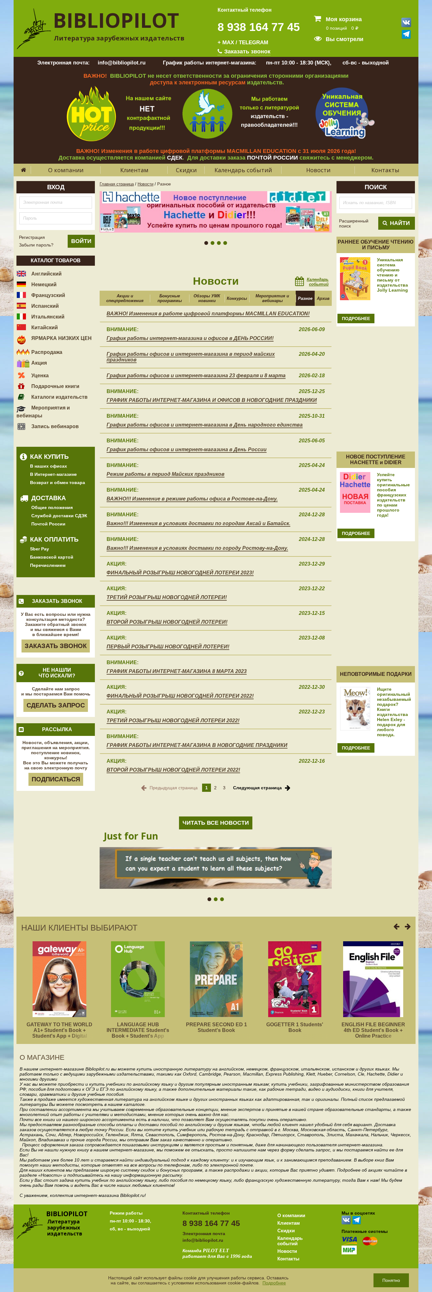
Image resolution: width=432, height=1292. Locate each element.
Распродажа (46, 352)
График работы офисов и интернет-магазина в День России (187, 449)
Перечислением (47, 565)
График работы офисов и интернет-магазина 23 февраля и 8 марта (196, 375)
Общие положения (52, 507)
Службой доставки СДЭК (59, 515)
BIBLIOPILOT (116, 20)
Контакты (385, 170)
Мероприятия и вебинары (43, 411)
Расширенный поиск (353, 223)
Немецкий (43, 284)
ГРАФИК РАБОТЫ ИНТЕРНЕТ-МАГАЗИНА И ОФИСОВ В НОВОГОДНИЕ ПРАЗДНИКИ (212, 400)
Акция (38, 363)
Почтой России (48, 523)
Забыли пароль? (36, 244)
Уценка (39, 375)
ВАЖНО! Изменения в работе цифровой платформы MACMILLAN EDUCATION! (208, 313)
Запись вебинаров (54, 426)
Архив (323, 298)
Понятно (391, 1280)
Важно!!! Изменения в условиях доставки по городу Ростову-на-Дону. (197, 548)
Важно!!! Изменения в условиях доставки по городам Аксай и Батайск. (198, 523)
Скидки (186, 170)
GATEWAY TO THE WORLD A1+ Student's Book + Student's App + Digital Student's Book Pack (59, 1033)
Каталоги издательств (59, 397)
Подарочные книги (54, 386)
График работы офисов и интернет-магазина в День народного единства (205, 425)
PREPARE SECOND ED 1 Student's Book (216, 1027)
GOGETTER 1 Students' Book (294, 1027)
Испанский (44, 306)
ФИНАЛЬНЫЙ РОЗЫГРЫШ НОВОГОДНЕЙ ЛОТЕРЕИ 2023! (180, 572)
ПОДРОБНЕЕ (356, 318)
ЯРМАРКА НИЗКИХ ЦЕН (61, 338)
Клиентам (134, 170)
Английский (46, 273)
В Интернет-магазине (53, 474)
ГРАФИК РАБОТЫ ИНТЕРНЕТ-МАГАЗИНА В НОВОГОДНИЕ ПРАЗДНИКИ (197, 745)
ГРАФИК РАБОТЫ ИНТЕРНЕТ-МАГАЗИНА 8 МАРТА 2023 (177, 671)
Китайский (44, 327)
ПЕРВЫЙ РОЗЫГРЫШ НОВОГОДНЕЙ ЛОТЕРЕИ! (168, 646)
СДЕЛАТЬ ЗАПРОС (56, 705)
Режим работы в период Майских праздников (166, 474)
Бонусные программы (169, 298)
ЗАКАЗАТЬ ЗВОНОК (56, 645)
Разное (305, 298)
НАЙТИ (399, 223)
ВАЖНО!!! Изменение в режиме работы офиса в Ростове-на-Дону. (192, 498)
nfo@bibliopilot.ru (203, 1240)
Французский (47, 295)
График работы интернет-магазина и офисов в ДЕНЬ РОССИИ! (190, 338)
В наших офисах (48, 466)
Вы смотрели (343, 39)
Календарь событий (243, 170)
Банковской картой (51, 557)
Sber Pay (39, 548)
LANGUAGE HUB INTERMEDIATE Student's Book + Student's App (138, 1030)
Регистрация (32, 237)
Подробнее (274, 1282)
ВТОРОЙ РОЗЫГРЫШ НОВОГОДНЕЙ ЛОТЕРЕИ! (167, 622)
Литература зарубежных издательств (119, 38)
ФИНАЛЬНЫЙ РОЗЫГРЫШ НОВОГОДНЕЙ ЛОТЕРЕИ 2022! (180, 696)
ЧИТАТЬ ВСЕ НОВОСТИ (215, 823)
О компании (65, 170)
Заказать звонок (246, 51)
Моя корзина (343, 19)
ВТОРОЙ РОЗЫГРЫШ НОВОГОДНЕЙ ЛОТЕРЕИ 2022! (173, 770)
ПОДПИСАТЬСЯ (56, 779)
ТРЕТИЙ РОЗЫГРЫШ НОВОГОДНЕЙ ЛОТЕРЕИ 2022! (173, 720)
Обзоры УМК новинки (207, 298)
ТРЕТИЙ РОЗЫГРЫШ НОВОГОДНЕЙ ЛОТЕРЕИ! (167, 597)
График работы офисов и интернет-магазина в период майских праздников (191, 356)
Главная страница (117, 184)
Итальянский (47, 316)
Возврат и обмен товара (57, 482)
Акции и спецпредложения (125, 298)
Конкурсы (237, 298)
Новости (318, 170)
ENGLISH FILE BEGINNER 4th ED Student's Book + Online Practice (373, 1030)
